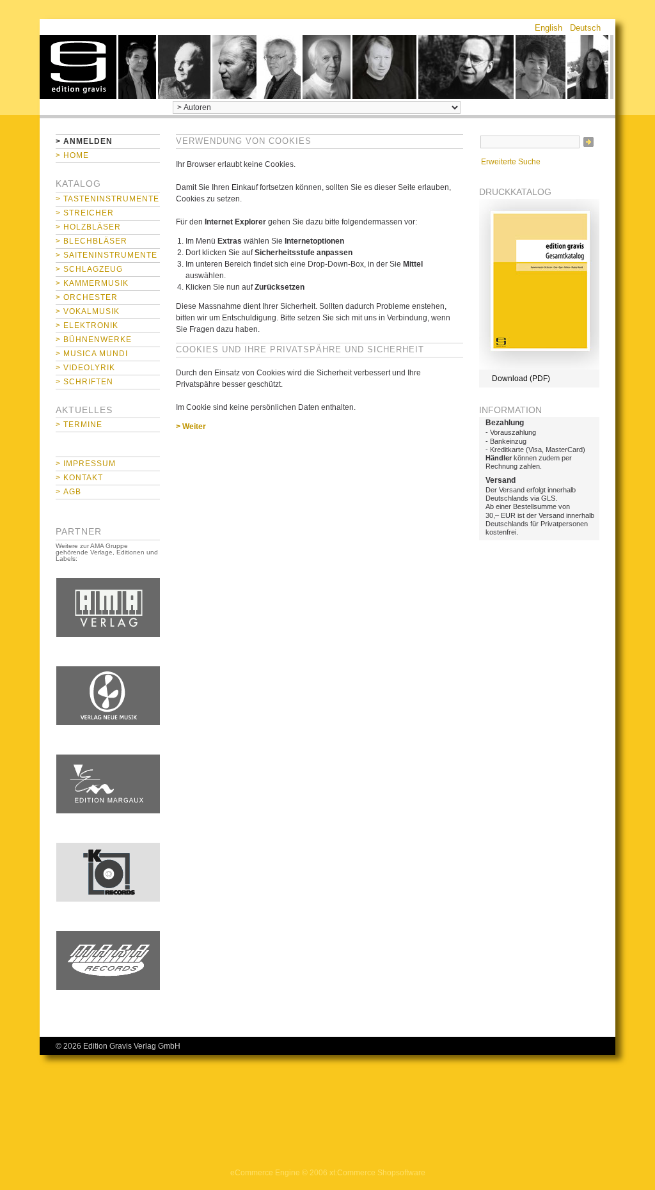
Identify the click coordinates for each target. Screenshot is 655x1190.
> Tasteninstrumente (107, 198)
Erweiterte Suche (511, 161)
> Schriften (84, 381)
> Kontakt (79, 477)
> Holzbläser (88, 227)
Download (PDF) (521, 378)
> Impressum (86, 463)
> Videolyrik (85, 367)
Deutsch (585, 28)
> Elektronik (87, 325)
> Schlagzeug (89, 269)
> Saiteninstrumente (106, 255)
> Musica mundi (92, 353)
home (78, 67)
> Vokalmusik (88, 311)
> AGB (68, 491)
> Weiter (191, 426)
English (548, 28)
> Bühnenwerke (94, 339)
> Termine (79, 424)
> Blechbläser (91, 241)
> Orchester (87, 297)
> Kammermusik (92, 283)
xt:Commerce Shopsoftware (377, 1172)
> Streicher (85, 212)
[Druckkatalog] (539, 367)
